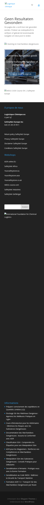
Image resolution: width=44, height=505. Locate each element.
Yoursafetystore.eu (11, 171)
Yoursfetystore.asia (12, 175)
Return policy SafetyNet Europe (16, 134)
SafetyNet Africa (10, 166)
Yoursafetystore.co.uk (13, 180)
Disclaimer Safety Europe (15, 143)
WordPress (29, 502)
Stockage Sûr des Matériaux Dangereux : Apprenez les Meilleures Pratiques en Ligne (22, 416)
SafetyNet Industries (12, 189)
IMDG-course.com (11, 185)
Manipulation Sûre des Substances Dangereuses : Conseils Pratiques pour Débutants (21, 462)
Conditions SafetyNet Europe (15, 148)
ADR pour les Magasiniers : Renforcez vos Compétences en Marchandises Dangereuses (22, 452)
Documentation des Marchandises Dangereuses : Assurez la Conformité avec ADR (21, 436)
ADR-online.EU (10, 161)
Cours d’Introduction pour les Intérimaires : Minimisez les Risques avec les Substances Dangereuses (22, 426)
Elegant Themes (28, 499)
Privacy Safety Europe (14, 139)
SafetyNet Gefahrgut (12, 194)
